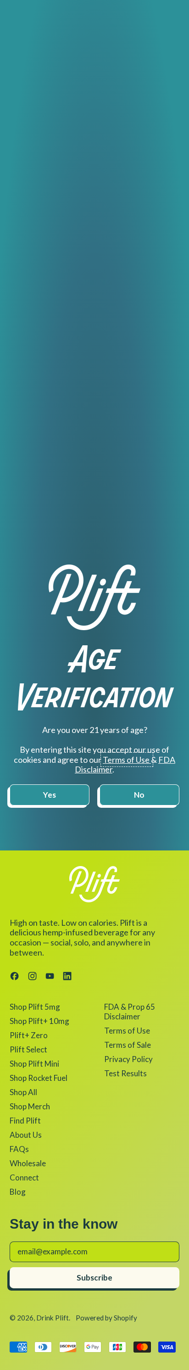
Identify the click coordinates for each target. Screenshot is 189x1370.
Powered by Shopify (106, 1318)
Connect (24, 1177)
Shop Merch (30, 1106)
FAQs (19, 1149)
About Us (26, 1135)
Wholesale (28, 1163)
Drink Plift (52, 1318)
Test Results (125, 1073)
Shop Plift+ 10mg (39, 1021)
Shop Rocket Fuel (38, 1078)
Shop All (23, 1092)
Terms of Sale (127, 1045)
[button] (49, 794)
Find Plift (25, 1120)
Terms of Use (127, 1030)
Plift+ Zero (29, 1035)
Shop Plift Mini (34, 1063)
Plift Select (28, 1049)
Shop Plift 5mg (35, 1007)
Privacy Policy (128, 1059)
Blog (18, 1192)
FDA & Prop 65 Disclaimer (129, 1011)
